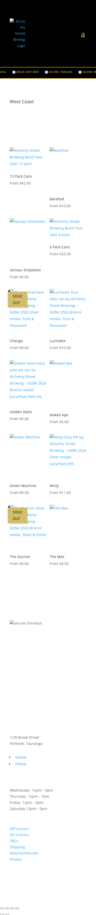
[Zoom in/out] (2, 908)
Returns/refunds (24, 853)
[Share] (12, 908)
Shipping (17, 846)
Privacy (16, 859)
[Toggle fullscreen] (7, 908)
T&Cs (14, 840)
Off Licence (19, 828)
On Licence (19, 834)
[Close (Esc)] (17, 908)
